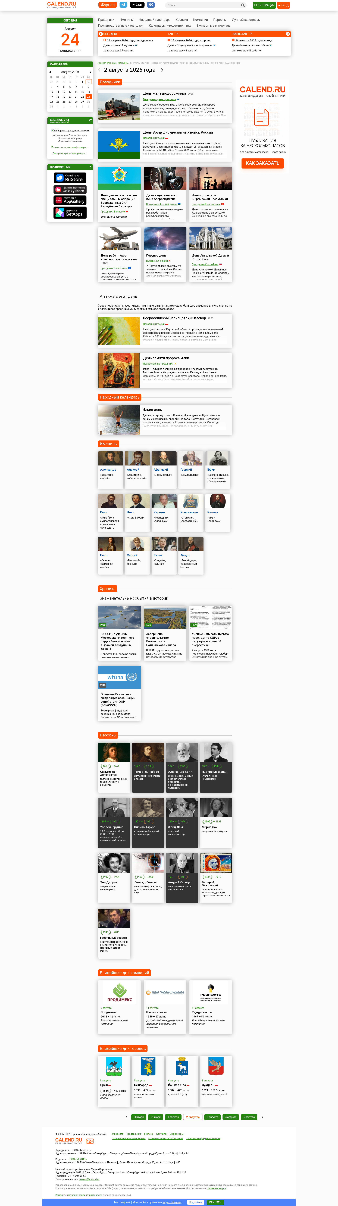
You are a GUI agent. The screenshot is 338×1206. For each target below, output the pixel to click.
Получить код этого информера (68, 147)
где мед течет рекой (214, 1094)
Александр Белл (180, 771)
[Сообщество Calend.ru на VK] (151, 5)
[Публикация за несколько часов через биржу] (262, 173)
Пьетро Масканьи (214, 771)
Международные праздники (159, 99)
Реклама (148, 1134)
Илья (130, 512)
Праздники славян (157, 260)
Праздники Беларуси (113, 211)
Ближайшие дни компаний (124, 973)
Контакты (161, 1134)
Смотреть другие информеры (69, 153)
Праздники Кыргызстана (206, 204)
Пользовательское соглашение (165, 1138)
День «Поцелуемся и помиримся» (189, 45)
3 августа (212, 1117)
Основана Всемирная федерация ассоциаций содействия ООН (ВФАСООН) (118, 699)
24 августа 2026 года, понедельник (130, 40)
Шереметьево (156, 1012)
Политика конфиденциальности (203, 1138)
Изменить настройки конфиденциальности (78, 1195)
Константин (189, 512)
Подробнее (195, 1202)
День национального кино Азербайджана (161, 197)
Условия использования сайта (128, 1138)
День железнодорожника (164, 93)
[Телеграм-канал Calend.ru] (123, 5)
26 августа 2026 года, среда (253, 40)
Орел (104, 1085)
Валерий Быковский (210, 884)
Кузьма (212, 512)
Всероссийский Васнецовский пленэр (174, 318)
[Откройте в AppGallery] (70, 200)
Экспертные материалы (213, 25)
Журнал (108, 4)
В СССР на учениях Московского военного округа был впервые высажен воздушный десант (117, 641)
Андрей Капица (179, 882)
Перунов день (156, 255)
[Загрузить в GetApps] (70, 213)
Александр (108, 469)
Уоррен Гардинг (111, 827)
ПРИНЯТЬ (215, 1202)
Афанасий (161, 469)
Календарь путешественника (170, 25)
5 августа (249, 1117)
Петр (103, 555)
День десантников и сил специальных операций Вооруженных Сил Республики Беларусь (119, 200)
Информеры (176, 1134)
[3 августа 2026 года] (162, 69)
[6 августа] (262, 1117)
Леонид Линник (145, 882)
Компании (200, 19)
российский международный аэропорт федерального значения (164, 1024)
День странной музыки (118, 45)
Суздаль (208, 1085)
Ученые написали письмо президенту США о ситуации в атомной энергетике (210, 639)
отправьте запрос (216, 1188)
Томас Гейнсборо (146, 771)
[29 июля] (126, 1117)
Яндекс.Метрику (172, 1202)
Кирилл (159, 512)
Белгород (141, 1085)
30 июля (139, 1117)
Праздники (106, 19)
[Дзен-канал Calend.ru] (137, 5)
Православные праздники (158, 363)
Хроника (182, 19)
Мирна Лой (210, 827)
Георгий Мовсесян (113, 937)
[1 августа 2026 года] (99, 69)
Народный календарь (154, 19)
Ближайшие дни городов (123, 1048)
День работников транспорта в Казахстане (119, 257)
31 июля (156, 1117)
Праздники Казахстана (114, 268)
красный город (177, 1094)
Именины (127, 19)
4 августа (230, 1117)
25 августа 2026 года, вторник (190, 40)
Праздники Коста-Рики (205, 264)
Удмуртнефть (202, 1012)
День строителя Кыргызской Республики (210, 197)
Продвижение (133, 1134)
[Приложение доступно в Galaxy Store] (70, 190)
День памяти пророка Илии (166, 358)
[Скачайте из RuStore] (70, 178)
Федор (185, 555)
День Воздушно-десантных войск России (178, 132)
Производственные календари (120, 25)
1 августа (173, 1117)
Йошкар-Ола (177, 1085)
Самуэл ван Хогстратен (108, 773)
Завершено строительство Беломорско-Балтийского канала (161, 639)
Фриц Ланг (176, 827)
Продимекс (109, 1012)
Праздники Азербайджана (161, 204)
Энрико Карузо (144, 827)
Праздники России (154, 138)
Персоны (220, 19)
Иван (103, 512)
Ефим (211, 469)
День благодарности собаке (250, 45)
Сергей (132, 555)
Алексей (133, 469)
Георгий (186, 469)
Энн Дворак (108, 882)
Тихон (158, 555)
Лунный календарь (246, 19)
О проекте (117, 1134)
